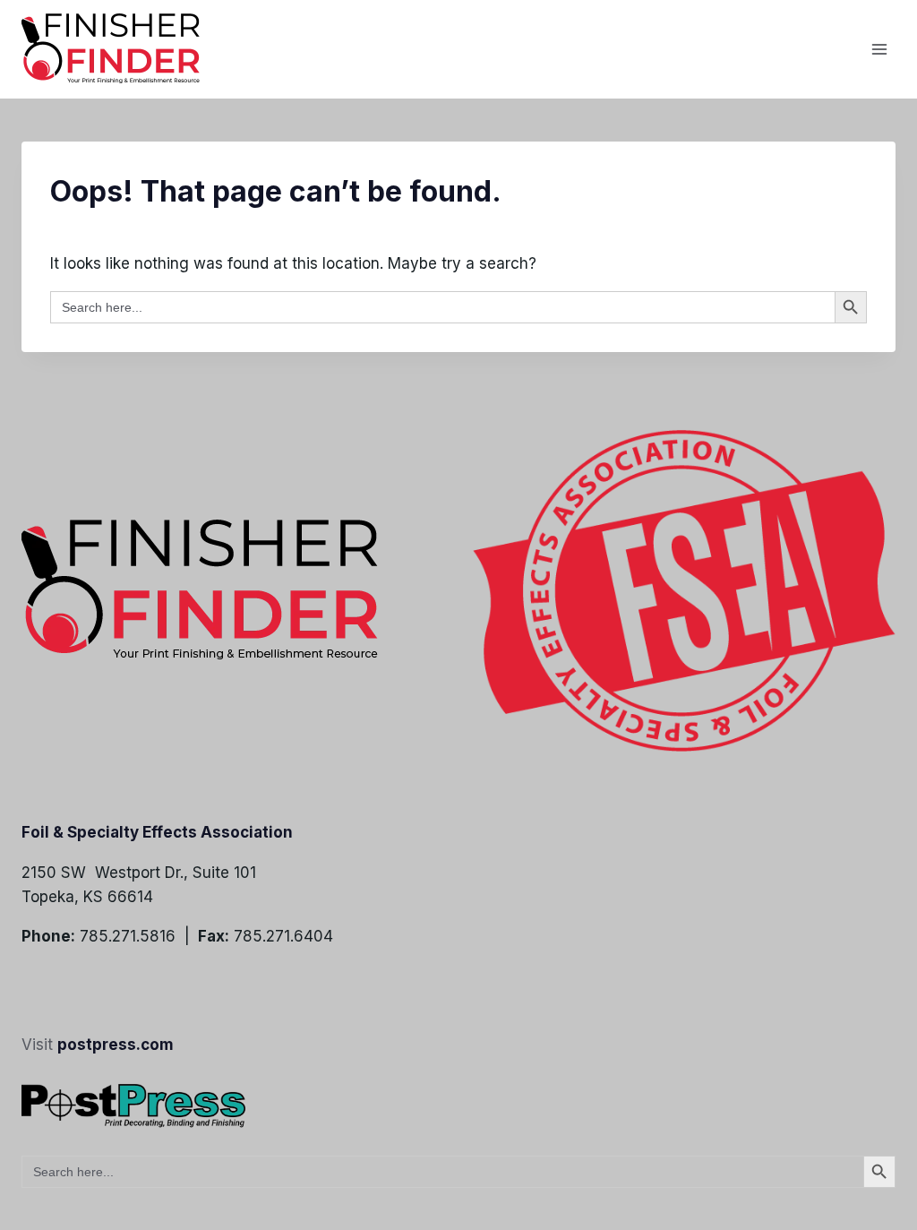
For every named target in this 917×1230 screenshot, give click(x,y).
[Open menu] (879, 49)
